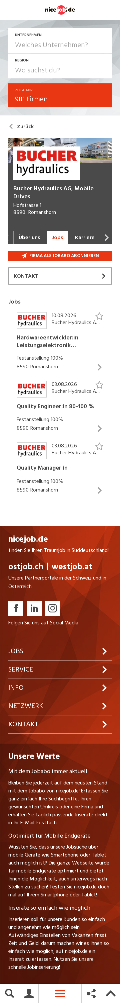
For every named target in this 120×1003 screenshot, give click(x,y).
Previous (6, 237)
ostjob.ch (25, 567)
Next (106, 237)
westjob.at (72, 567)
